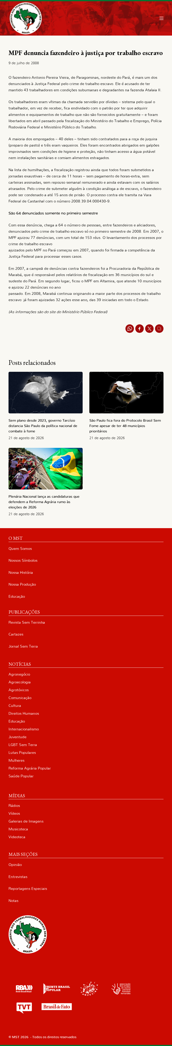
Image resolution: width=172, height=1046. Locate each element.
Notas (13, 901)
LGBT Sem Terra (23, 745)
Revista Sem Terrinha (27, 622)
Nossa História (21, 572)
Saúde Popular (21, 776)
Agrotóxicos (19, 690)
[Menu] (161, 18)
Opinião (15, 865)
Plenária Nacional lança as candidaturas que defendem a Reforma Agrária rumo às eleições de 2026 (44, 502)
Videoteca (17, 837)
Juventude (17, 737)
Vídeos (14, 813)
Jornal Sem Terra (23, 646)
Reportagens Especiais (28, 889)
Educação (17, 596)
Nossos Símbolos (23, 560)
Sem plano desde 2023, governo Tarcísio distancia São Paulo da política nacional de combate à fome (43, 426)
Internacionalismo (24, 729)
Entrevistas (18, 877)
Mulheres (16, 760)
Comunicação (20, 698)
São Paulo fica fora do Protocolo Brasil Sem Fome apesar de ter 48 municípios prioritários (125, 426)
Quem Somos (20, 549)
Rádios (14, 806)
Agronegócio (19, 674)
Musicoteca (18, 829)
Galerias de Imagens (26, 821)
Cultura (15, 706)
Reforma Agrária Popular (30, 768)
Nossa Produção (22, 584)
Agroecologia (20, 682)
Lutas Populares (22, 753)
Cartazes (16, 634)
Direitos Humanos (24, 713)
